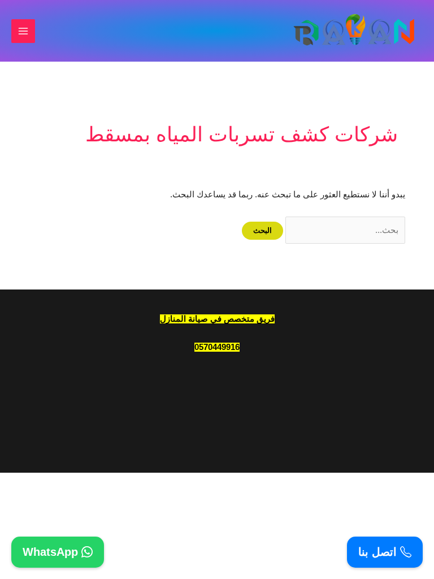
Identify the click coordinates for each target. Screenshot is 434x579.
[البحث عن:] (344, 230)
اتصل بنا (379, 552)
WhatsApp (52, 552)
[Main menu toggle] (23, 31)
